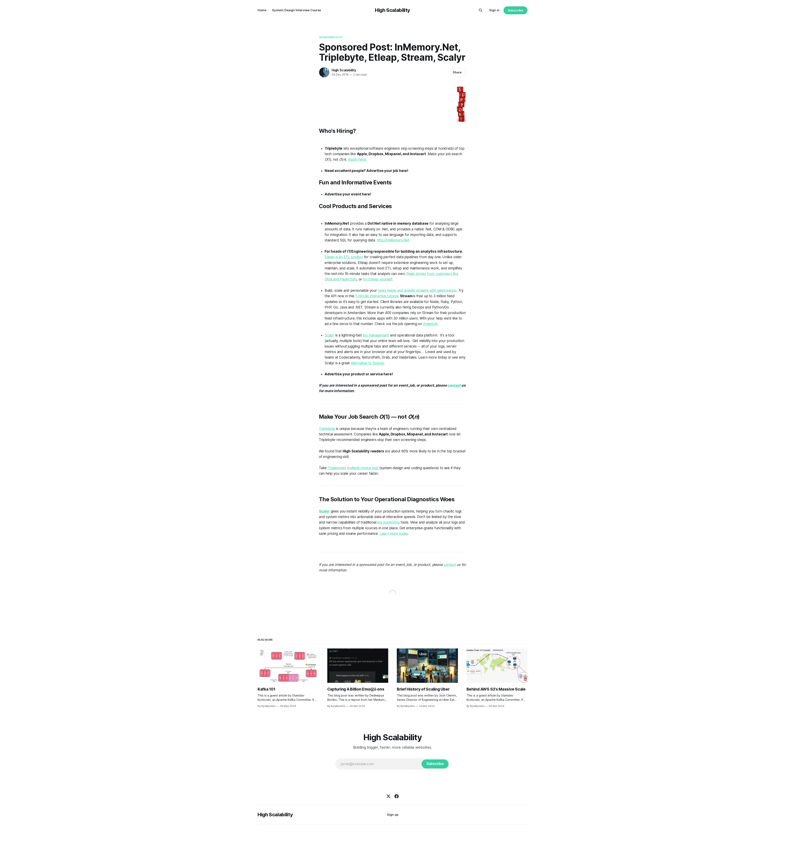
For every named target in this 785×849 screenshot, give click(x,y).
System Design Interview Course (296, 10)
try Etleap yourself (377, 279)
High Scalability (392, 10)
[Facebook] (397, 796)
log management (376, 335)
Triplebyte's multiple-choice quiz (353, 468)
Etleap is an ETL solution (344, 257)
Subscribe (515, 10)
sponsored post (331, 37)
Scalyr (329, 335)
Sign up (392, 814)
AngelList (430, 324)
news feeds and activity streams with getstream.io (417, 290)
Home (262, 10)
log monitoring (388, 522)
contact (454, 385)
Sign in (494, 10)
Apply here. (357, 159)
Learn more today (394, 534)
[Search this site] (480, 10)
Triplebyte (327, 429)
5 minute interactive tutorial (376, 296)
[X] (388, 796)
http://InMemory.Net (393, 240)
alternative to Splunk (367, 363)
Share (457, 72)
